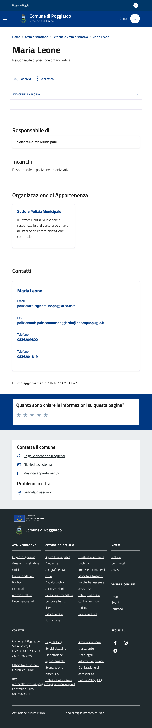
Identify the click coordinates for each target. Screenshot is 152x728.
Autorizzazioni (54, 588)
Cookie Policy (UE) (90, 680)
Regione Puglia (20, 5)
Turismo (83, 607)
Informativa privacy (91, 661)
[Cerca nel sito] (135, 18)
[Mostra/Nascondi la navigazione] (4, 18)
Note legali (85, 654)
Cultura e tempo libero (55, 604)
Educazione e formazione (54, 617)
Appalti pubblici (55, 582)
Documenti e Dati (23, 601)
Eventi (115, 602)
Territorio (117, 608)
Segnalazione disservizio (54, 670)
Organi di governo (23, 557)
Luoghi (115, 596)
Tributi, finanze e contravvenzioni (89, 598)
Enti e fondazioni (23, 576)
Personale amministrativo (22, 591)
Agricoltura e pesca (57, 557)
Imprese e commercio (92, 569)
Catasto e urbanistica (59, 595)
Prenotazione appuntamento (55, 657)
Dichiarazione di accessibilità (88, 670)
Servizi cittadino (55, 648)
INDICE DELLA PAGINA (26, 94)
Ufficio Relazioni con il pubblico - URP (25, 667)
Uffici (15, 569)
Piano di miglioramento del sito (84, 712)
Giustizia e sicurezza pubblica (91, 560)
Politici (16, 582)
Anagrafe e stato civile (56, 572)
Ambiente (51, 563)
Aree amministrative (25, 563)
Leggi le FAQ (53, 642)
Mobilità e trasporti (90, 576)
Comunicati (118, 563)
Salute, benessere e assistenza (91, 585)
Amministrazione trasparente (89, 645)
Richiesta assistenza (58, 680)
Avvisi (115, 569)
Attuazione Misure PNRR (28, 712)
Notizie (116, 557)
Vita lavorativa (87, 614)
